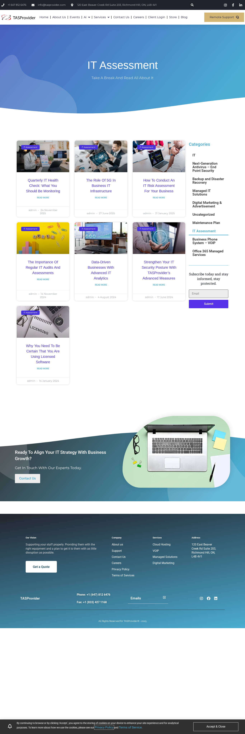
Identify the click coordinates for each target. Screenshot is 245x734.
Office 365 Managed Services (207, 253)
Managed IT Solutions (201, 192)
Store (173, 17)
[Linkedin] (215, 598)
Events (75, 17)
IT (193, 155)
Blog (184, 17)
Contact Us (121, 17)
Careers (138, 17)
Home (43, 17)
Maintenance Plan (206, 223)
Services (100, 17)
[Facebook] (208, 598)
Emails (136, 598)
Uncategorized (203, 214)
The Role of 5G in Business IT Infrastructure (101, 185)
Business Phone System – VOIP (204, 241)
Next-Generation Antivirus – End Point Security (205, 167)
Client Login (156, 17)
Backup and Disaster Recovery (208, 181)
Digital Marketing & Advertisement (207, 204)
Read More (43, 197)
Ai (85, 17)
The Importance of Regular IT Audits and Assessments (43, 267)
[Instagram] (201, 598)
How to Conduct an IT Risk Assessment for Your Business (159, 185)
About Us (59, 17)
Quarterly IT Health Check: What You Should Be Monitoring (43, 185)
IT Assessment (204, 231)
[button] (192, 5)
